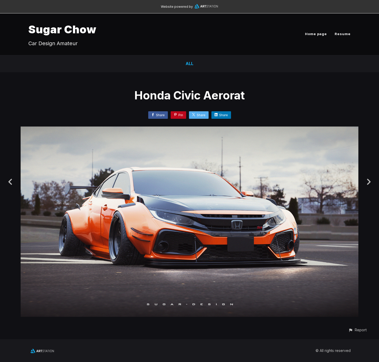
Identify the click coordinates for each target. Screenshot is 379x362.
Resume (343, 34)
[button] (357, 330)
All (189, 63)
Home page (316, 34)
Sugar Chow (62, 29)
